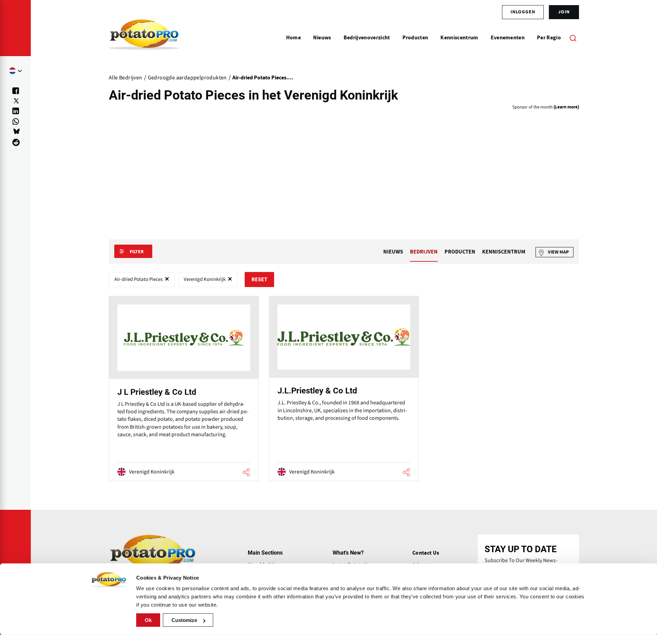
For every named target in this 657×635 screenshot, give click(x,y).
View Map (558, 252)
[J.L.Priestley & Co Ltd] (343, 388)
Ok (148, 620)
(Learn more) (566, 107)
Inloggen (523, 12)
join (564, 12)
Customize (184, 620)
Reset (259, 279)
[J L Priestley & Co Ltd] (183, 388)
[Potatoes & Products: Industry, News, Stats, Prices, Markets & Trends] (144, 37)
